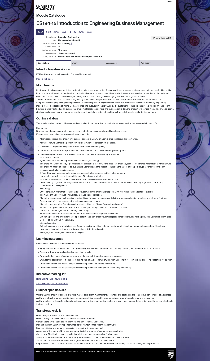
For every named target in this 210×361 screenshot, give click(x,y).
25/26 (81, 32)
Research (133, 8)
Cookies (83, 351)
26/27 (89, 32)
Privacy (76, 351)
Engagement (168, 8)
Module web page (44, 79)
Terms (70, 351)
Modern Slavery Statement (106, 351)
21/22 (48, 32)
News (158, 8)
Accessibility (91, 351)
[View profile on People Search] (71, 43)
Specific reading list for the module (52, 283)
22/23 (56, 32)
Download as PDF (163, 38)
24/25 (73, 32)
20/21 (40, 32)
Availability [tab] (145, 63)
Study (125, 8)
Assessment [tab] (111, 63)
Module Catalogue (50, 15)
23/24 (65, 32)
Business (143, 8)
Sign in (169, 1)
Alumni (151, 8)
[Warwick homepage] (45, 7)
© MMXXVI (62, 351)
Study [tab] (74, 63)
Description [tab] (43, 63)
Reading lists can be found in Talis (51, 279)
